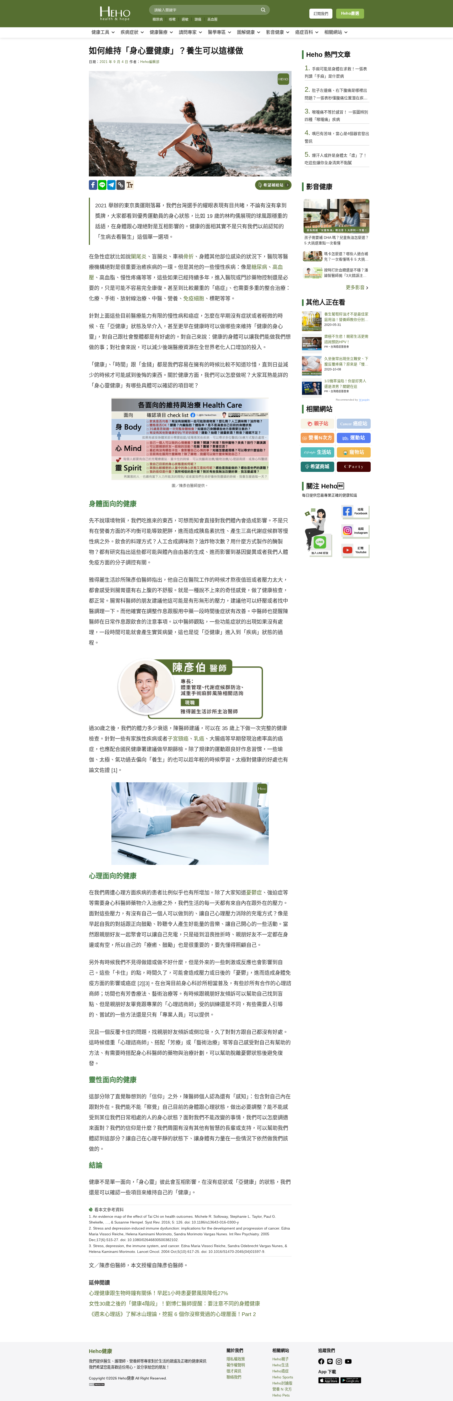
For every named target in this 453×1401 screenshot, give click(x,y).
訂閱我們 (321, 14)
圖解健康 (246, 32)
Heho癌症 (280, 1371)
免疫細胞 (193, 298)
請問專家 (188, 32)
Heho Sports (282, 1377)
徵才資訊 (233, 1371)
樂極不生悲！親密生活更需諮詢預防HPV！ (346, 339)
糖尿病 (158, 19)
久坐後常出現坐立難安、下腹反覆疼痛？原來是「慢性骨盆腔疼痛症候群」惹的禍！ (346, 362)
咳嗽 (172, 19)
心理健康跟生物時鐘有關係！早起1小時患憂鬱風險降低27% (158, 1293)
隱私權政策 (235, 1359)
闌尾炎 (139, 257)
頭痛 (198, 19)
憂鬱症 (254, 893)
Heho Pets (281, 1395)
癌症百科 (304, 32)
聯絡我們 (233, 1377)
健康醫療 (159, 32)
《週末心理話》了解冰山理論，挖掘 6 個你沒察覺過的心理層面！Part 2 (172, 1314)
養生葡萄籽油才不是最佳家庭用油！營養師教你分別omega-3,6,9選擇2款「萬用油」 (346, 317)
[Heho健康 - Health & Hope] (115, 14)
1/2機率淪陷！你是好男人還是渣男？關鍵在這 (345, 384)
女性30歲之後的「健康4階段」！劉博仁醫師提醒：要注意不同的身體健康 (174, 1304)
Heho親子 (280, 1359)
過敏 (185, 19)
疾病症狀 (129, 32)
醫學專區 (217, 32)
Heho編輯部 (149, 62)
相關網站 (333, 32)
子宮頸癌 (178, 739)
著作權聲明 (235, 1365)
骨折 (188, 257)
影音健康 (275, 32)
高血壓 (212, 19)
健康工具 (100, 32)
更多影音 (356, 287)
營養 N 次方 (282, 1389)
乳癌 (199, 739)
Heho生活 (280, 1365)
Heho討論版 (282, 1383)
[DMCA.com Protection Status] (97, 1384)
